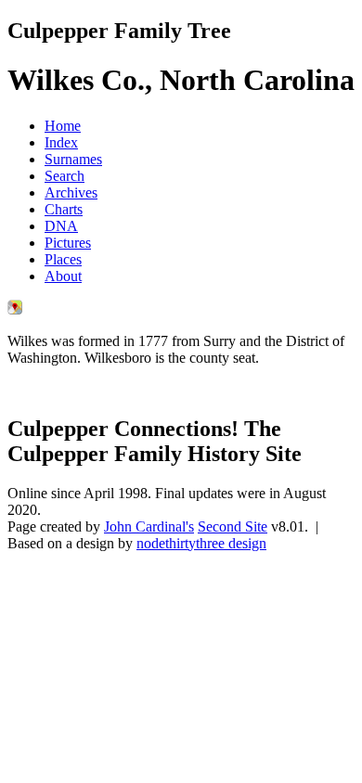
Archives (71, 192)
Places (63, 259)
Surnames (73, 159)
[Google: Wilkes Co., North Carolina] (14, 309)
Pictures (68, 242)
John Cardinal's (149, 526)
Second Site (232, 526)
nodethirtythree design (201, 543)
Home (63, 126)
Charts (64, 209)
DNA (61, 226)
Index (61, 142)
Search (64, 176)
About (63, 276)
